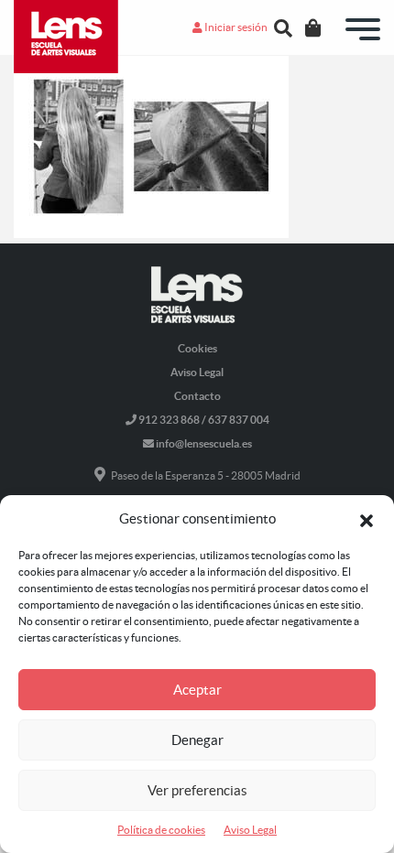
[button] (366, 519)
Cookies (197, 348)
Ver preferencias (197, 790)
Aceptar (197, 689)
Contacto (197, 396)
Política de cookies (161, 830)
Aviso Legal (250, 830)
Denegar (197, 740)
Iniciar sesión (235, 27)
